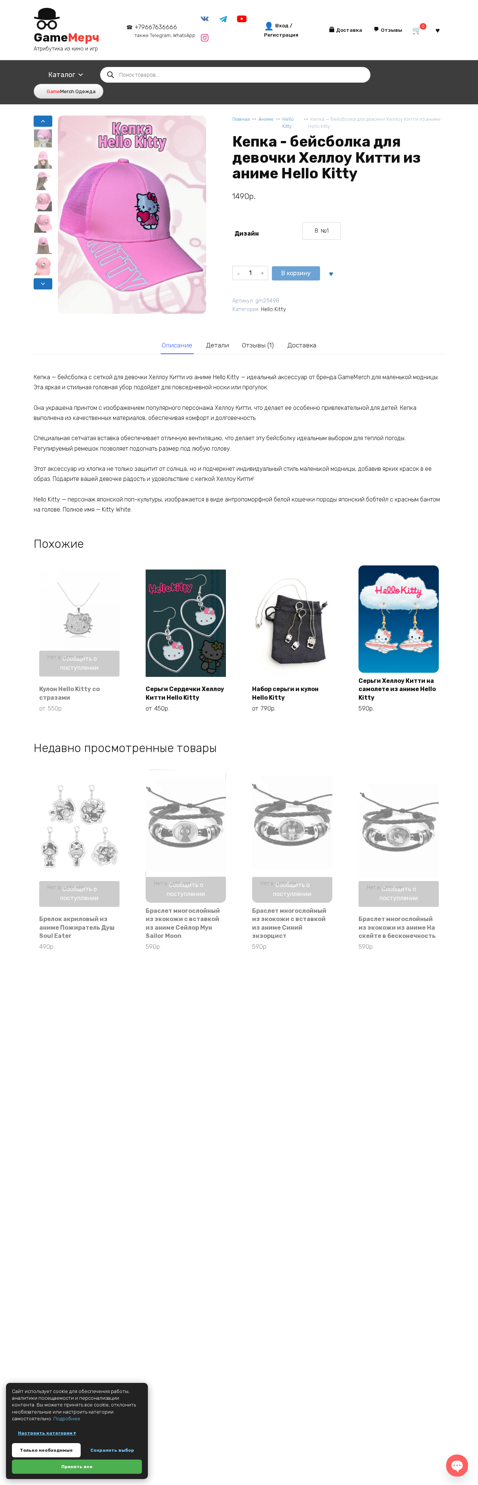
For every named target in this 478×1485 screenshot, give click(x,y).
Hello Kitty (288, 122)
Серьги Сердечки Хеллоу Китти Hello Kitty (185, 693)
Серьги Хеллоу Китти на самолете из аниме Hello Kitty (397, 689)
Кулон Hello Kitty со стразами (69, 693)
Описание (177, 345)
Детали (217, 345)
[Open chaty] (457, 1465)
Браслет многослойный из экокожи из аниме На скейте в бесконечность (396, 927)
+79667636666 (164, 31)
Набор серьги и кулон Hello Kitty (285, 693)
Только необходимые (46, 1450)
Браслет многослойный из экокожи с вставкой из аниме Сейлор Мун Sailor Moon (183, 923)
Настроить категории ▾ (47, 1433)
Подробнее (66, 1418)
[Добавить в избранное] (331, 273)
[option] (321, 231)
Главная (241, 119)
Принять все (77, 1466)
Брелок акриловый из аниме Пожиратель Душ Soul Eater (77, 927)
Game (66, 37)
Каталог (61, 75)
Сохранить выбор (112, 1450)
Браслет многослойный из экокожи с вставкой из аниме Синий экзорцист (289, 923)
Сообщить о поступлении (79, 663)
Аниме (266, 119)
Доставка (301, 345)
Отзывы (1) (258, 345)
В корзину (296, 273)
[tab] (177, 345)
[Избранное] (437, 30)
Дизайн (247, 233)
